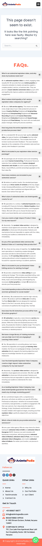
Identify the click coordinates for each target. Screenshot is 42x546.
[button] (38, 4)
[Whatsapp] (35, 540)
